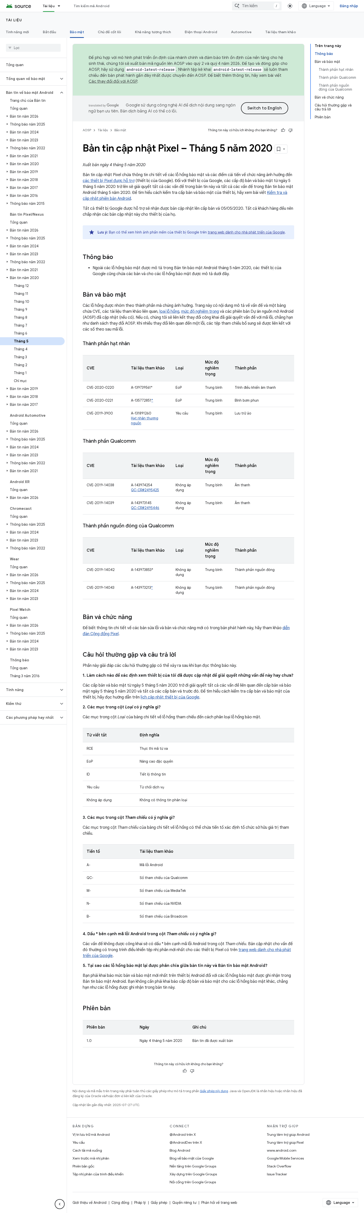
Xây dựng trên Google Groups (193, 1174)
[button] (29, 79)
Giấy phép (159, 1203)
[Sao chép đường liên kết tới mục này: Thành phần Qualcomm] (141, 441)
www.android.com (281, 1150)
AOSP (87, 130)
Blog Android (180, 1150)
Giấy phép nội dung (214, 1091)
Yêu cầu (79, 1142)
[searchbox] (33, 48)
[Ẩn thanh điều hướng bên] (60, 1204)
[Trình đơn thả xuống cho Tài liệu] (61, 6)
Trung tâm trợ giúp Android (288, 1134)
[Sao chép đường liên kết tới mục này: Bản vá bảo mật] (131, 295)
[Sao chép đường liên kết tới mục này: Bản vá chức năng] (137, 617)
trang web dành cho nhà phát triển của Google (246, 232)
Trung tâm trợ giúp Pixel (285, 1142)
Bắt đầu (49, 32)
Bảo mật (77, 32)
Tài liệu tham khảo (280, 32)
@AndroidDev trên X (186, 1142)
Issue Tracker (277, 1174)
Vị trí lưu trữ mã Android (91, 1134)
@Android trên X (183, 1134)
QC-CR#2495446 (145, 508)
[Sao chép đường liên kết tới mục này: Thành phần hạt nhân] (135, 344)
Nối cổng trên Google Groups (193, 1182)
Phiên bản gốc (83, 1166)
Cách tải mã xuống (87, 1150)
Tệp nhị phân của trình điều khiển (98, 1174)
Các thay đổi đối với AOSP (113, 81)
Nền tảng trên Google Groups (193, 1166)
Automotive (241, 32)
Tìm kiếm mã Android (92, 6)
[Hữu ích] (283, 130)
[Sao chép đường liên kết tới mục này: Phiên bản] (115, 1009)
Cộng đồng (120, 1203)
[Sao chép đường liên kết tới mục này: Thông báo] (118, 257)
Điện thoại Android (201, 32)
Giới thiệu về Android (89, 1203)
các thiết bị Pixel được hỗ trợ (108, 180)
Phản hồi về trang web (219, 1203)
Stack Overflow (279, 1166)
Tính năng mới (17, 32)
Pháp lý (140, 1203)
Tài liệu (48, 6)
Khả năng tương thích (153, 32)
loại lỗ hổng (169, 311)
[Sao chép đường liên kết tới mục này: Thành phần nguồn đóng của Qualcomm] (179, 526)
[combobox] (257, 5)
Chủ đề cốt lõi (109, 32)
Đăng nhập (349, 6)
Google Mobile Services (285, 1158)
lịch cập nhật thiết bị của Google (170, 697)
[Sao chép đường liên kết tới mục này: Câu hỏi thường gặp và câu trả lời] (181, 655)
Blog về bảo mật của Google (192, 1158)
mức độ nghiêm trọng (200, 311)
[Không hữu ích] (290, 130)
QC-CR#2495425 (145, 490)
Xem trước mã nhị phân (91, 1158)
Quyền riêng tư (184, 1203)
